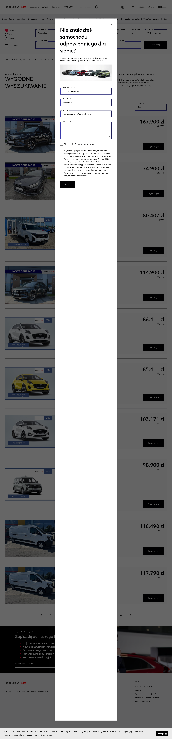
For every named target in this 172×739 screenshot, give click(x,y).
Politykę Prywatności (85, 144)
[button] (153, 734)
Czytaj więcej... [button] (47, 735)
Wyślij (67, 184)
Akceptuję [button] (162, 734)
